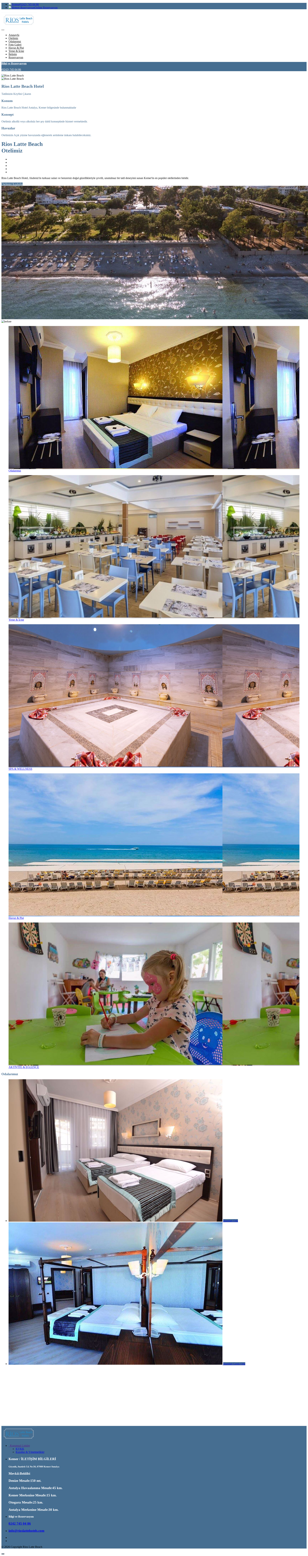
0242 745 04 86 (20, 1523)
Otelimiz (13, 38)
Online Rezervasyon (46, 7)
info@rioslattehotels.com (26, 1531)
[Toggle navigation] (2, 29)
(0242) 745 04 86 (29, 4)
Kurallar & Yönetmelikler (30, 1452)
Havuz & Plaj (16, 47)
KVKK (20, 1448)
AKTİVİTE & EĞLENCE (24, 1067)
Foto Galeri (15, 44)
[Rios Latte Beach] (19, 1439)
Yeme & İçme (16, 50)
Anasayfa (14, 34)
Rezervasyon (16, 57)
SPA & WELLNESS (20, 768)
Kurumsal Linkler (19, 1445)
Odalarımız (15, 41)
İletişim (13, 54)
